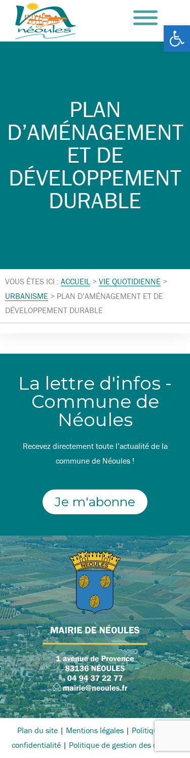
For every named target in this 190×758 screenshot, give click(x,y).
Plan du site (37, 730)
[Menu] (145, 18)
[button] (177, 38)
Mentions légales (95, 730)
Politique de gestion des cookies (123, 745)
